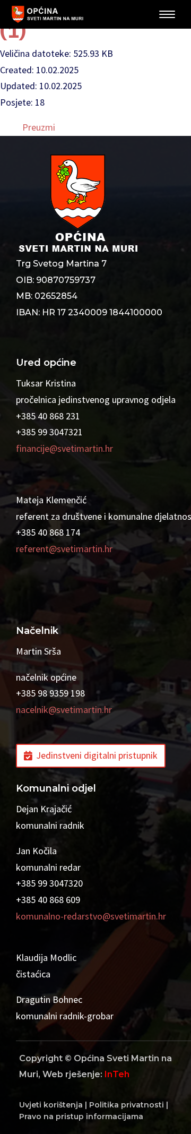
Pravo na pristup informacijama (81, 1116)
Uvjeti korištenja (51, 1105)
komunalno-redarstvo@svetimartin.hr (91, 916)
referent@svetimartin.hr (64, 549)
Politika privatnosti (126, 1105)
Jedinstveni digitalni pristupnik (97, 755)
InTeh (117, 1074)
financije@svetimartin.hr (64, 448)
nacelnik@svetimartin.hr (64, 709)
